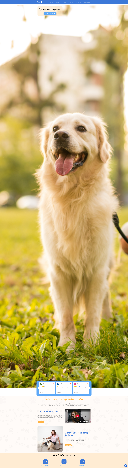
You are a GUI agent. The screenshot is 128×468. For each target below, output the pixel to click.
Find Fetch (51, 2)
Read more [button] (59, 392)
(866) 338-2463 (87, 2)
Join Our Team (78, 2)
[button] (89, 388)
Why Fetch (64, 2)
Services (57, 2)
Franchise (71, 2)
